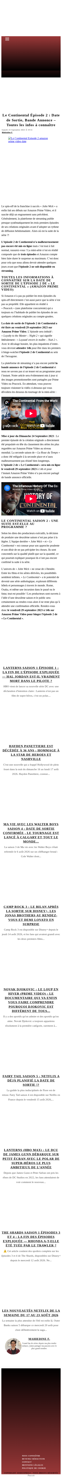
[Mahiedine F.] (13, 1346)
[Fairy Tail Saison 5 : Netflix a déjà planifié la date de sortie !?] (31, 1052)
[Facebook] (36, 1353)
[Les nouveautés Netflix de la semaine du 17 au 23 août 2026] (31, 1287)
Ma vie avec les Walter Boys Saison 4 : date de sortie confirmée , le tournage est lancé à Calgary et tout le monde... (31, 833)
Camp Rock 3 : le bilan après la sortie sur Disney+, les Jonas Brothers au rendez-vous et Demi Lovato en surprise (31, 915)
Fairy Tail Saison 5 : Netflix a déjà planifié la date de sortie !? (31, 1080)
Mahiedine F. (7, 132)
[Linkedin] (41, 1353)
